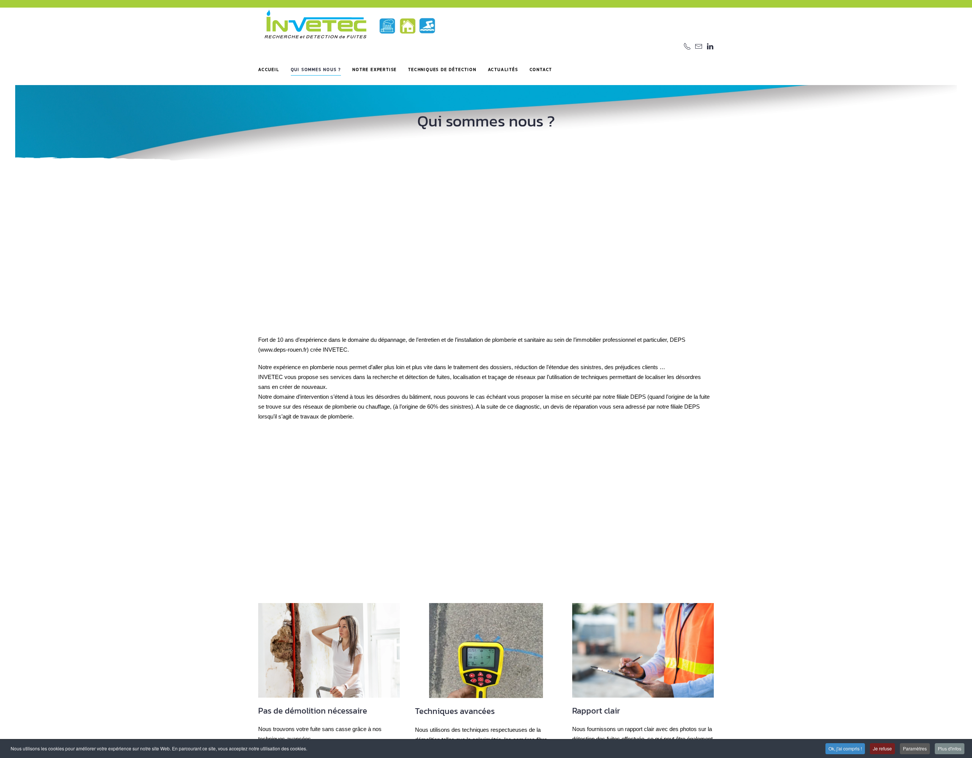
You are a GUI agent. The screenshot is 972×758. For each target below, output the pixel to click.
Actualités (503, 69)
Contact (541, 69)
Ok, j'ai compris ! (845, 748)
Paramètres (915, 748)
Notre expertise (374, 69)
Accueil (268, 69)
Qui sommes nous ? (316, 69)
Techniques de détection (442, 69)
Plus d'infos (949, 748)
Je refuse (882, 748)
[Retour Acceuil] (349, 25)
